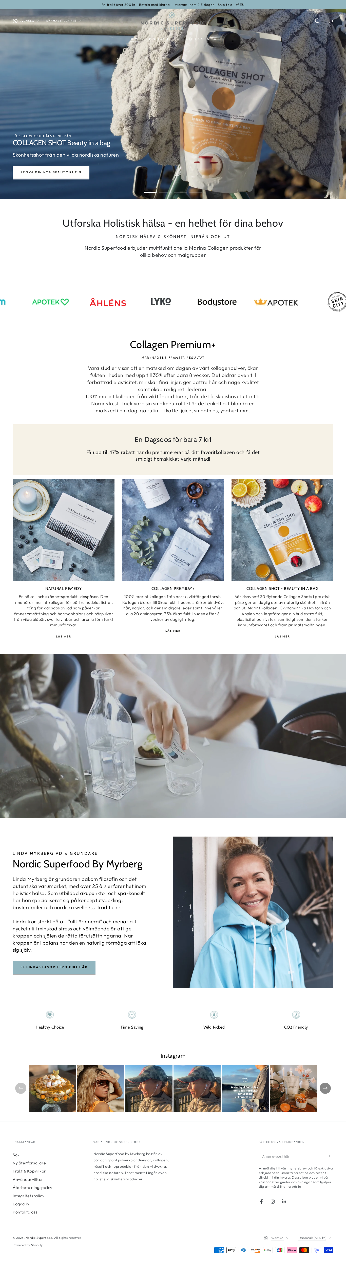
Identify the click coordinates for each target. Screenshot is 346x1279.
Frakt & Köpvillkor (29, 1171)
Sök (16, 1154)
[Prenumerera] (330, 1156)
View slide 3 (180, 188)
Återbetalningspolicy (32, 1187)
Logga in (21, 1203)
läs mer (282, 636)
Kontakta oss (25, 1211)
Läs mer (63, 636)
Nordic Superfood (39, 1238)
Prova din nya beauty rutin (51, 172)
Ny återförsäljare (29, 1162)
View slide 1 (150, 188)
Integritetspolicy (28, 1195)
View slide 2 (165, 188)
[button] (317, 21)
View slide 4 (195, 188)
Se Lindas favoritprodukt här (54, 967)
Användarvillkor (28, 1179)
